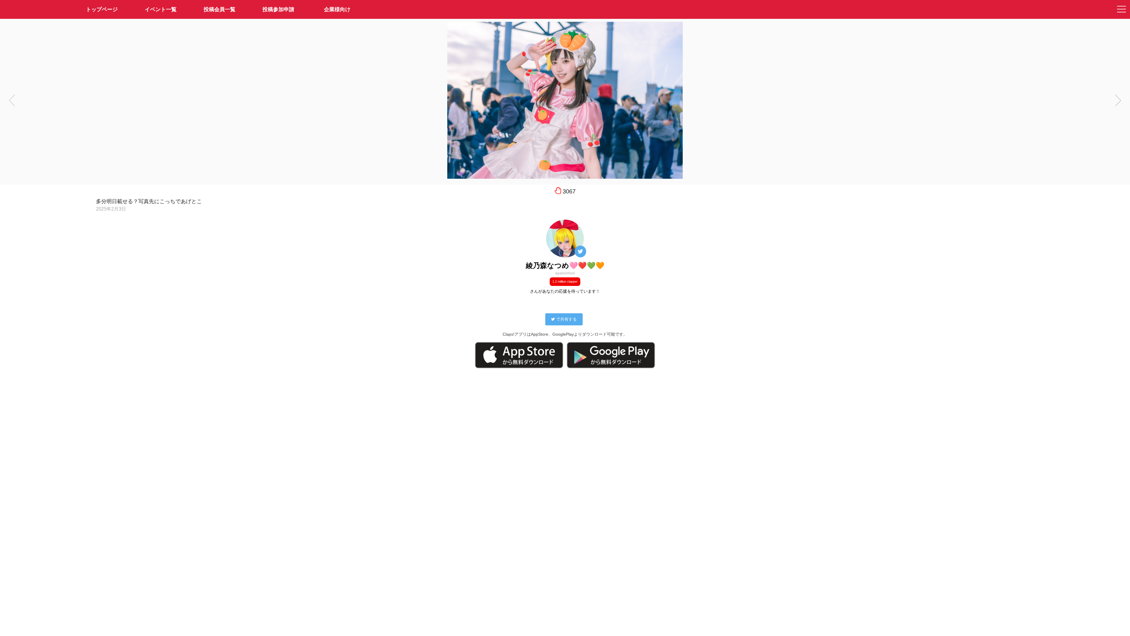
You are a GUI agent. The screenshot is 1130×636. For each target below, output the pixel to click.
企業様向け (337, 9)
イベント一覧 (161, 9)
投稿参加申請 (278, 9)
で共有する (566, 319)
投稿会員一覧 (219, 9)
